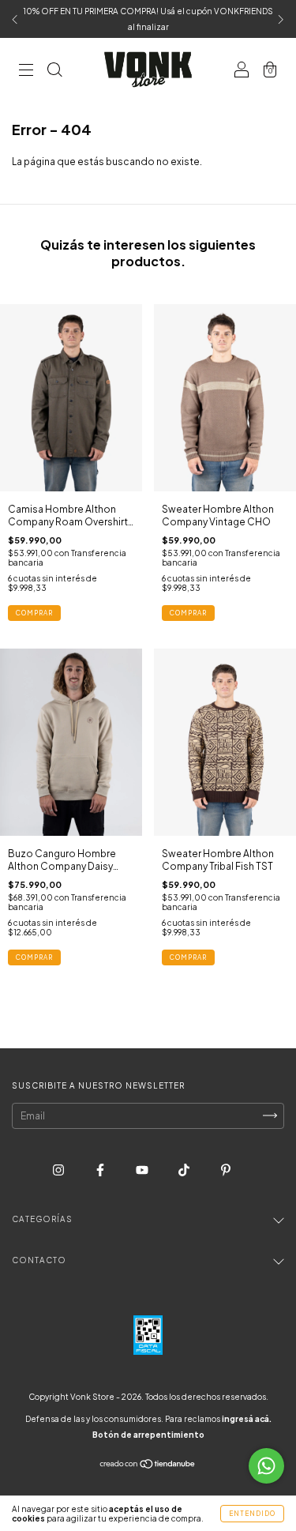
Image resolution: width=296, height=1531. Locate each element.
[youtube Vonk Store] (143, 1170)
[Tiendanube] (148, 1466)
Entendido (252, 1514)
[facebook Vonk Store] (101, 1170)
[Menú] (26, 71)
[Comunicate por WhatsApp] (266, 1466)
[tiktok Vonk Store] (185, 1170)
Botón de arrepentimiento (148, 1434)
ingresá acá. (247, 1419)
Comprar (34, 613)
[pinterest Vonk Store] (226, 1170)
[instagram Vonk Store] (59, 1170)
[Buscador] (54, 71)
